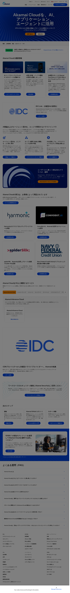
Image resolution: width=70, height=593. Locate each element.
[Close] (56, 587)
